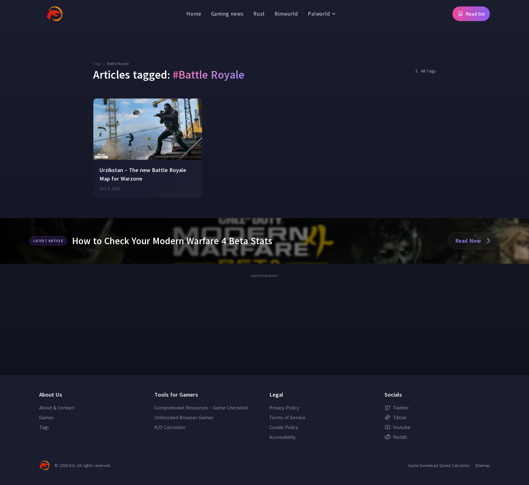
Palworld (319, 13)
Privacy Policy (284, 408)
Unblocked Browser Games (183, 417)
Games (46, 417)
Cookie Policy (283, 427)
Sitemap (482, 465)
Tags (97, 63)
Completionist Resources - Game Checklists (201, 408)
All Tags (428, 71)
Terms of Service (287, 417)
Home (193, 13)
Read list (475, 14)
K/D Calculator (170, 427)
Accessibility (282, 437)
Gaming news (227, 13)
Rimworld (286, 13)
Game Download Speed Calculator (439, 465)
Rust (259, 13)
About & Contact (56, 408)
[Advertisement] (264, 323)
